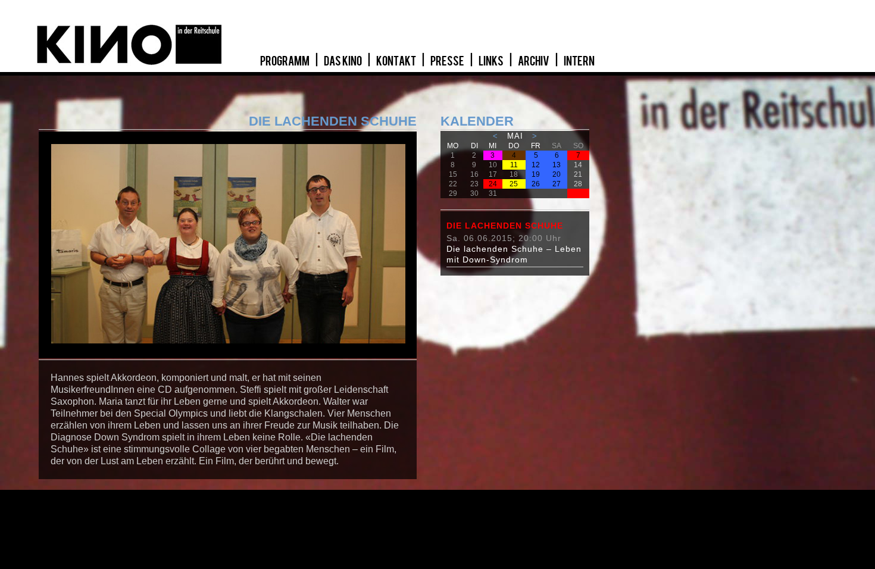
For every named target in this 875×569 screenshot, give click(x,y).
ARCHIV (534, 61)
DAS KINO (343, 61)
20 (556, 174)
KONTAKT (397, 61)
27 (556, 184)
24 (493, 184)
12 (536, 165)
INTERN (579, 61)
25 (514, 184)
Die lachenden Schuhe (504, 225)
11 (514, 165)
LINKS (491, 61)
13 (556, 165)
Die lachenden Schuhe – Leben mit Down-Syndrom (514, 254)
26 (536, 184)
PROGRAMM (285, 61)
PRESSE (448, 61)
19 (536, 174)
